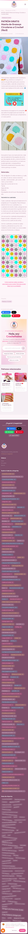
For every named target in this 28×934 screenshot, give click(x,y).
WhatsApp (7, 315)
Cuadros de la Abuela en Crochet (11, 579)
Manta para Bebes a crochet (10, 660)
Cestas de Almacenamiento (8, 825)
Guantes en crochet (7, 624)
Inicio (2, 10)
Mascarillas (5, 674)
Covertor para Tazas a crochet (10, 571)
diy (17, 830)
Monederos (14, 677)
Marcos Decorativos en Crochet (9, 814)
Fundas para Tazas (12, 901)
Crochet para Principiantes (8, 865)
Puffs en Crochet (7, 721)
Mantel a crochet (7, 668)
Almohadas (23, 845)
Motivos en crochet (7, 679)
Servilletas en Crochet (8, 749)
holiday (9, 918)
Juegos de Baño (7, 638)
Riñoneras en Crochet (8, 735)
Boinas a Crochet (6, 921)
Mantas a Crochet (6, 301)
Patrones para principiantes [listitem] (14, 357)
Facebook (7, 312)
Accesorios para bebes (8, 479)
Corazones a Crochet (7, 833)
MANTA (15, 817)
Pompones (5, 707)
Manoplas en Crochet (8, 657)
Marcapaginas (5, 873)
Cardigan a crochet (8, 537)
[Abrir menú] (25, 4)
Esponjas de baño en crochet (9, 840)
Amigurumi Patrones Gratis (12, 909)
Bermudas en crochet (7, 899)
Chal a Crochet (6, 549)
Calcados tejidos (20, 523)
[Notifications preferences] (3, 930)
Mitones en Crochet (17, 674)
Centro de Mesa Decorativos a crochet (12, 543)
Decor (4, 588)
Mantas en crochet (10, 10)
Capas (3, 835)
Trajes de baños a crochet (9, 766)
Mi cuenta (3, 463)
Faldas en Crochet (6, 804)
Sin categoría (19, 752)
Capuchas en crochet (20, 799)
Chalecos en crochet (8, 551)
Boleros (5, 518)
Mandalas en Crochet (17, 654)
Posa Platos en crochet (8, 716)
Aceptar (22, 930)
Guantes (15, 861)
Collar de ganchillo (17, 565)
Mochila (5, 677)
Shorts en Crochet (7, 752)
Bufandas (19, 876)
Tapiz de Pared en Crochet (9, 757)
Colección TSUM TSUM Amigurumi (10, 562)
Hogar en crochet (7, 626)
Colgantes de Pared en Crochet (9, 838)
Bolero (3, 883)
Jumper (17, 638)
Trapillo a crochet (7, 768)
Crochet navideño (20, 574)
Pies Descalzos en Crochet (9, 702)
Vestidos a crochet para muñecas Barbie (12, 774)
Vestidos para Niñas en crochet (10, 780)
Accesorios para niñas (8, 482)
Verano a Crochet (7, 771)
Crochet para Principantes (9, 576)
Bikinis (3, 918)
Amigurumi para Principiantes (10, 499)
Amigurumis (6, 501)
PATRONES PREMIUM (8, 699)
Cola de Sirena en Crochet (9, 560)
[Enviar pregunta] (23, 348)
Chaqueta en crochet (7, 843)
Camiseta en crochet (7, 894)
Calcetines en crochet (7, 870)
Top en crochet (20, 760)
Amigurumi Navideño (8, 496)
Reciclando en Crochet (8, 732)
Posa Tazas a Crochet (8, 718)
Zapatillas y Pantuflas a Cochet (10, 785)
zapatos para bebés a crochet (10, 788)
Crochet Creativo (7, 574)
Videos (4, 782)
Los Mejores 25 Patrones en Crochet (11, 652)
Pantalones (5, 690)
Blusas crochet (6, 515)
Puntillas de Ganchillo (8, 724)
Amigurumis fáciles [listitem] (8, 353)
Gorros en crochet (7, 618)
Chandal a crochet (7, 554)
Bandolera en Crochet (20, 833)
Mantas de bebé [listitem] (20, 353)
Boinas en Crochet (19, 515)
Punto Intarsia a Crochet (8, 727)
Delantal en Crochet (7, 590)
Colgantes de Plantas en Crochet (9, 812)
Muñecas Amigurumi (8, 682)
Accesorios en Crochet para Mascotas (12, 476)
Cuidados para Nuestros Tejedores (11, 585)
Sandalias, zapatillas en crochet (10, 746)
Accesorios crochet (8, 473)
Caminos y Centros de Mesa (8, 827)
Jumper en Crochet (6, 807)
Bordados (5, 521)
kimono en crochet (6, 881)
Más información (10, 927)
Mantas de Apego (7, 663)
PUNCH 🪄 (18, 721)
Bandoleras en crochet (8, 507)
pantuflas (15, 690)
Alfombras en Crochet (8, 490)
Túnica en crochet (20, 768)
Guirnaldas (19, 624)
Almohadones (6, 493)
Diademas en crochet (8, 593)
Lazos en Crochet (7, 643)
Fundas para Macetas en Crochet (11, 615)
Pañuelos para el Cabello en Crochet (11, 693)
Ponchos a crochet (17, 707)
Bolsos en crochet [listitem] (14, 360)
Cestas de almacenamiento (9, 546)
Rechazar (14, 930)
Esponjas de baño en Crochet (9, 596)
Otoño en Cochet (6, 688)
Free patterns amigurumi (9, 607)
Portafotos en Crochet (8, 713)
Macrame (5, 654)
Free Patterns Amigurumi (11, 915)
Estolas (4, 599)
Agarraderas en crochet (8, 487)
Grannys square (7, 621)
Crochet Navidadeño (7, 799)
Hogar (3, 901)
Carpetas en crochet (8, 540)
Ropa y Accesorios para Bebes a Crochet (12, 738)
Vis (5, 282)
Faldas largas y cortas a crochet (10, 601)
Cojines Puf (17, 898)
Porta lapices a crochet (8, 710)
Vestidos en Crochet (8, 777)
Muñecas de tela (6, 685)
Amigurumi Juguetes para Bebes (10, 845)
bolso (20, 822)
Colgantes (5, 565)
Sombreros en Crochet (8, 755)
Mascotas (15, 855)
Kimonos (5, 640)
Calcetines (5, 526)
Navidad (18, 685)
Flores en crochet (7, 604)
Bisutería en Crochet (16, 886)
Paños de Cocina (19, 688)
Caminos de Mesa (7, 529)
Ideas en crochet (7, 629)
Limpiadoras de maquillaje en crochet (11, 646)
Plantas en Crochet (7, 704)
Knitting (13, 640)
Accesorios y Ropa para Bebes (9, 822)
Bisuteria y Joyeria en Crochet (10, 512)
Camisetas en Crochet (8, 532)
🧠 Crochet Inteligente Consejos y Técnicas (13, 791)
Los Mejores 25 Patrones (17, 873)
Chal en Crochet (19, 848)
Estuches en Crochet (16, 599)
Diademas (4, 912)
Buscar (3, 465)
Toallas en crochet (7, 760)
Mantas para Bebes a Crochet (9, 878)
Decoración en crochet (16, 588)
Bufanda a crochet (17, 521)
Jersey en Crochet (7, 635)
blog (9, 835)
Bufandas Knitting (7, 523)
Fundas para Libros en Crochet (10, 613)
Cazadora (4, 801)
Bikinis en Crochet (7, 510)
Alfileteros (22, 817)
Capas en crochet (7, 535)
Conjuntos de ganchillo (8, 568)
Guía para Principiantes (7, 858)
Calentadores (16, 526)
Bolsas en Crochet (19, 918)
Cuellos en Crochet (7, 582)
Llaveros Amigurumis (8, 649)
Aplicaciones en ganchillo (8, 876)
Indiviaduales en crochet (8, 632)
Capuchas (18, 535)
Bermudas (21, 507)
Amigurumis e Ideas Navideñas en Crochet (12, 868)
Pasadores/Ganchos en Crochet (10, 696)
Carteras (20, 540)
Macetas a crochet (6, 817)
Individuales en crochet (20, 819)
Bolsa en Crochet (16, 518)
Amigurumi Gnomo (19, 493)
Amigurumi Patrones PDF (19, 881)
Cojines (20, 557)
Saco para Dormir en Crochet (10, 743)
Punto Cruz (20, 724)
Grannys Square (6, 888)
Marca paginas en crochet (9, 671)
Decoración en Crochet (8, 830)
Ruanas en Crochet (7, 741)
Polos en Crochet (20, 704)
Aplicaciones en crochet (8, 504)
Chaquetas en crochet (8, 557)
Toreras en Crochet (7, 763)
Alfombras (16, 807)
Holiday (18, 626)
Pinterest (17, 315)
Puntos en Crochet (7, 729)
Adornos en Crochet (7, 485)
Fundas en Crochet (7, 610)
